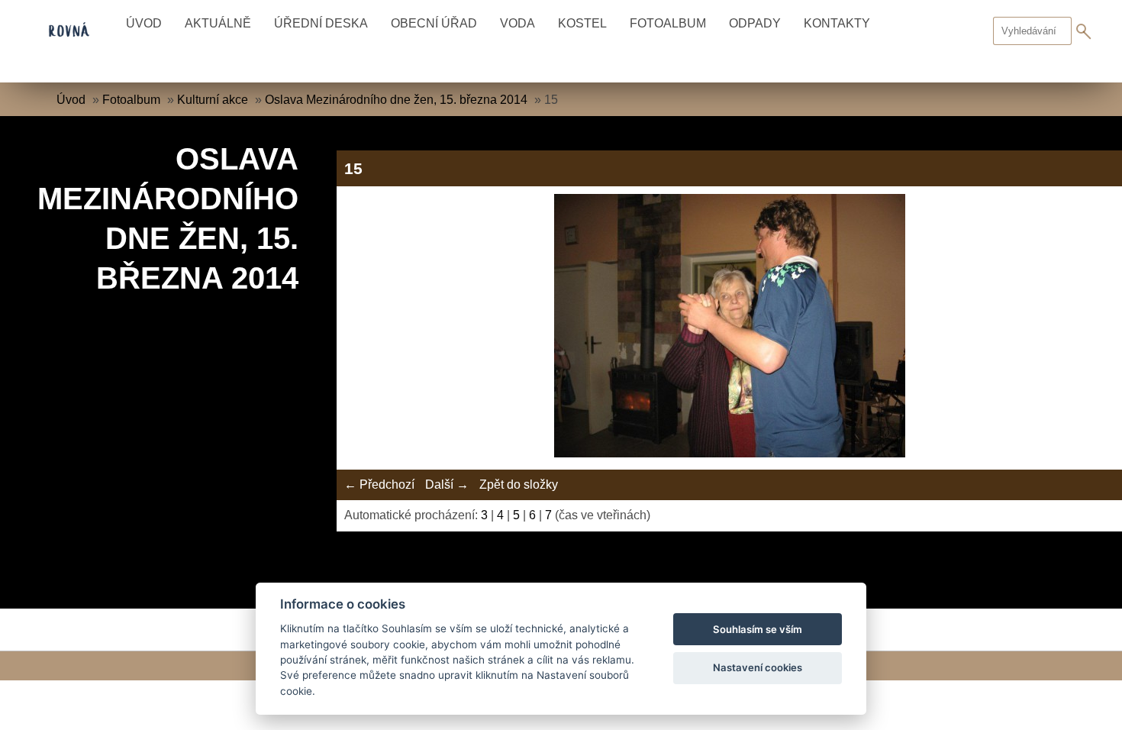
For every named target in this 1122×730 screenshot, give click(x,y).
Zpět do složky (518, 484)
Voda (517, 23)
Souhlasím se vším (757, 629)
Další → (447, 484)
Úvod (144, 23)
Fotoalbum (668, 23)
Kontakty (837, 23)
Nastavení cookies (757, 667)
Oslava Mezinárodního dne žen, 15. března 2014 (396, 99)
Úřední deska (321, 23)
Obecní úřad (434, 23)
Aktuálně (218, 23)
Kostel (582, 23)
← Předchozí (379, 484)
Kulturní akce (212, 99)
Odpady (755, 23)
